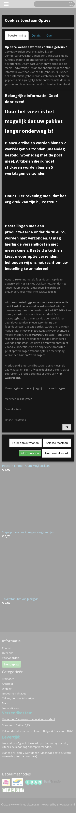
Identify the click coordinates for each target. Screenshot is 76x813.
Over (49, 35)
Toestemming (16, 35)
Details (36, 35)
